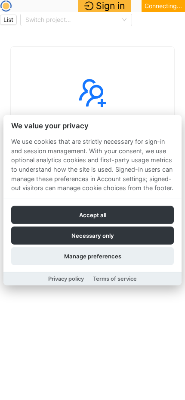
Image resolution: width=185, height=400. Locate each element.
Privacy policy (66, 278)
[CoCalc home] (6, 6)
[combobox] (72, 19)
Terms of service (115, 278)
